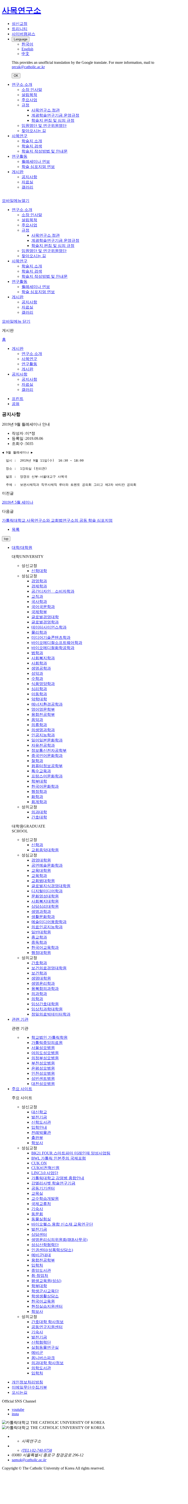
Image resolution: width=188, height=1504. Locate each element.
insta (15, 1414)
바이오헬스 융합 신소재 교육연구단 (62, 1224)
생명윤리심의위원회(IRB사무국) (59, 1240)
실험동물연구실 (45, 1347)
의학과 (37, 999)
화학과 (37, 797)
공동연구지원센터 (47, 1327)
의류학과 (39, 725)
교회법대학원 (43, 881)
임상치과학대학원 (47, 1009)
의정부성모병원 (45, 1058)
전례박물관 (41, 1132)
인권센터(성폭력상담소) (52, 1250)
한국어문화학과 (45, 786)
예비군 (37, 1352)
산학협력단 (41, 1342)
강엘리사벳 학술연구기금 (53, 1183)
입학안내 (39, 1127)
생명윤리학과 (43, 983)
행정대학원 (41, 953)
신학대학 (39, 571)
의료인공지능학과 (47, 927)
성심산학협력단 (45, 1245)
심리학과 (39, 689)
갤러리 (27, 187)
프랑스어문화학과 (47, 776)
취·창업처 (39, 1275)
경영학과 (39, 581)
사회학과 (39, 663)
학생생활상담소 (45, 1296)
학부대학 (39, 781)
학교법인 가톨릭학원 (49, 1037)
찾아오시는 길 (34, 131)
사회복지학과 (43, 658)
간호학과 (39, 963)
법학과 (37, 653)
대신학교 (39, 1112)
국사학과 (39, 601)
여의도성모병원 (45, 1053)
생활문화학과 (43, 917)
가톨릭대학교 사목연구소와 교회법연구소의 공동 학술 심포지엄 (57, 520)
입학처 (37, 1265)
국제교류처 (41, 1204)
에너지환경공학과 (47, 704)
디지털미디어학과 (47, 891)
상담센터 (39, 1234)
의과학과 (39, 994)
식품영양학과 (43, 684)
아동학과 (39, 694)
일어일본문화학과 (47, 740)
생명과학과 (41, 911)
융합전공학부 (43, 714)
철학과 (37, 761)
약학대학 (39, 699)
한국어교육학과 (45, 947)
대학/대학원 (22, 547)
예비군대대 (41, 1255)
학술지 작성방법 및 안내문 (45, 151)
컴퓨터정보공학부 (47, 766)
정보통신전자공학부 (49, 750)
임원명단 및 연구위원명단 (44, 125)
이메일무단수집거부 (29, 1387)
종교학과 (39, 937)
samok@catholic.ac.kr (29, 1460)
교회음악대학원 (45, 850)
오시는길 (19, 1392)
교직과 (37, 596)
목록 (16, 529)
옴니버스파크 (43, 1358)
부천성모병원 (43, 1063)
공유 (16, 404)
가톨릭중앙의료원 (47, 1042)
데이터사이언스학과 (49, 627)
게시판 (18, 172)
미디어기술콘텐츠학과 (50, 637)
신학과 (37, 845)
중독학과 (39, 942)
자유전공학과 (43, 745)
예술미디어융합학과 (49, 922)
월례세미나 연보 (36, 161)
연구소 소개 (22, 84)
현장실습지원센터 (47, 1306)
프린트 (18, 399)
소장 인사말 (32, 90)
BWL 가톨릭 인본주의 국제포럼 (58, 1158)
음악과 (37, 720)
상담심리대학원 (45, 906)
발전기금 (39, 1117)
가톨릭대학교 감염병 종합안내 (57, 1178)
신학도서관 (41, 1122)
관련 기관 (20, 1019)
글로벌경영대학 (45, 617)
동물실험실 (41, 1219)
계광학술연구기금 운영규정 (55, 115)
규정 (25, 105)
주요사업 (29, 100)
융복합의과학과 (45, 988)
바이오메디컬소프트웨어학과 (56, 643)
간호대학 (39, 817)
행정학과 (39, 791)
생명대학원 (41, 978)
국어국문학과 (43, 607)
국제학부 (39, 612)
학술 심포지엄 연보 (38, 167)
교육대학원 (41, 870)
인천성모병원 (43, 1073)
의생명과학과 (43, 730)
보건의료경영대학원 (49, 968)
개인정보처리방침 (27, 1382)
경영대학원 (41, 860)
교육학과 (39, 876)
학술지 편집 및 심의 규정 (52, 120)
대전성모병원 (43, 1084)
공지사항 (29, 177)
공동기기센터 (43, 1188)
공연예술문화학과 (47, 865)
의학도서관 (41, 1368)
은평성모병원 (43, 1068)
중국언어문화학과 (47, 755)
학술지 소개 (32, 141)
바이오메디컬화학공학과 (52, 648)
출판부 (37, 1138)
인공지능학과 (43, 735)
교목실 (37, 1193)
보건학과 (39, 973)
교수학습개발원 (45, 1198)
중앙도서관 (41, 1270)
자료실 (27, 182)
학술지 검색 (32, 146)
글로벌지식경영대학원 (50, 886)
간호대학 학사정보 (47, 1322)
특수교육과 (41, 771)
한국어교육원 (43, 1301)
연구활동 (19, 156)
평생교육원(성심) (46, 1281)
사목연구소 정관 (45, 110)
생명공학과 (41, 668)
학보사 (37, 1143)
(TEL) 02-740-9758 (37, 1450)
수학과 (37, 678)
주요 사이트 (22, 1089)
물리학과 (39, 632)
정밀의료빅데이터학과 (50, 1014)
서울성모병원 (43, 1048)
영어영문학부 (43, 709)
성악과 (37, 673)
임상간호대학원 (45, 1004)
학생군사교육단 (45, 1291)
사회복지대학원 (45, 901)
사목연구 (19, 136)
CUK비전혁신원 (45, 1168)
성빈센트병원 (43, 1078)
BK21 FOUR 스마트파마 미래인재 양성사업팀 (70, 1153)
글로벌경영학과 (45, 622)
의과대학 (39, 812)
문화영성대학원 (45, 896)
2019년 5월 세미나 (17, 502)
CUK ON (39, 1163)
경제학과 (39, 586)
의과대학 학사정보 (47, 1363)
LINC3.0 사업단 (44, 1173)
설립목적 (29, 95)
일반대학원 (41, 932)
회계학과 (39, 802)
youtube (18, 1409)
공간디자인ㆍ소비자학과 (52, 591)
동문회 (37, 1214)
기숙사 (37, 1209)
